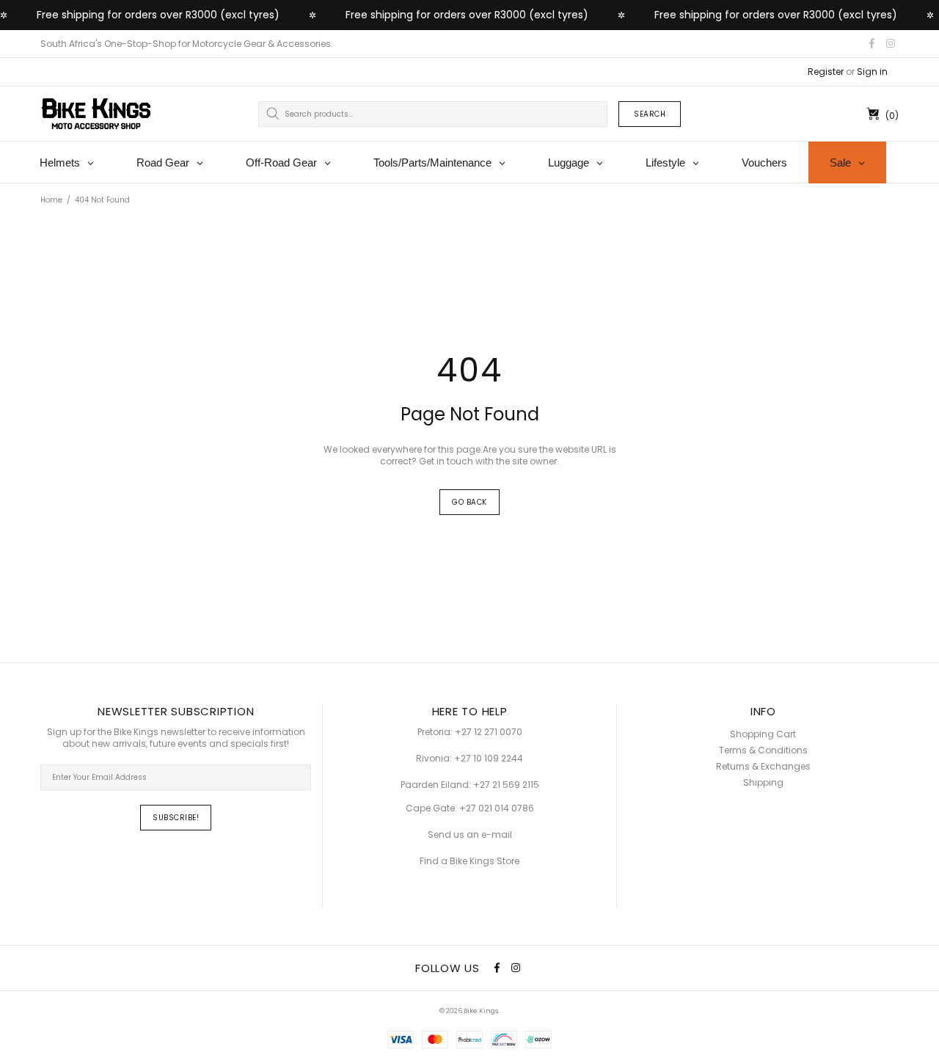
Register (826, 72)
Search (649, 114)
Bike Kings (96, 113)
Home (51, 199)
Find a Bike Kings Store (469, 861)
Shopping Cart (763, 734)
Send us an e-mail (470, 835)
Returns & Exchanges (763, 766)
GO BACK (469, 502)
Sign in (872, 72)
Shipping (763, 783)
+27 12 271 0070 (488, 732)
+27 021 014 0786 (496, 808)
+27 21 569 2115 (506, 785)
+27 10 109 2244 (488, 758)
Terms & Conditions (763, 750)
